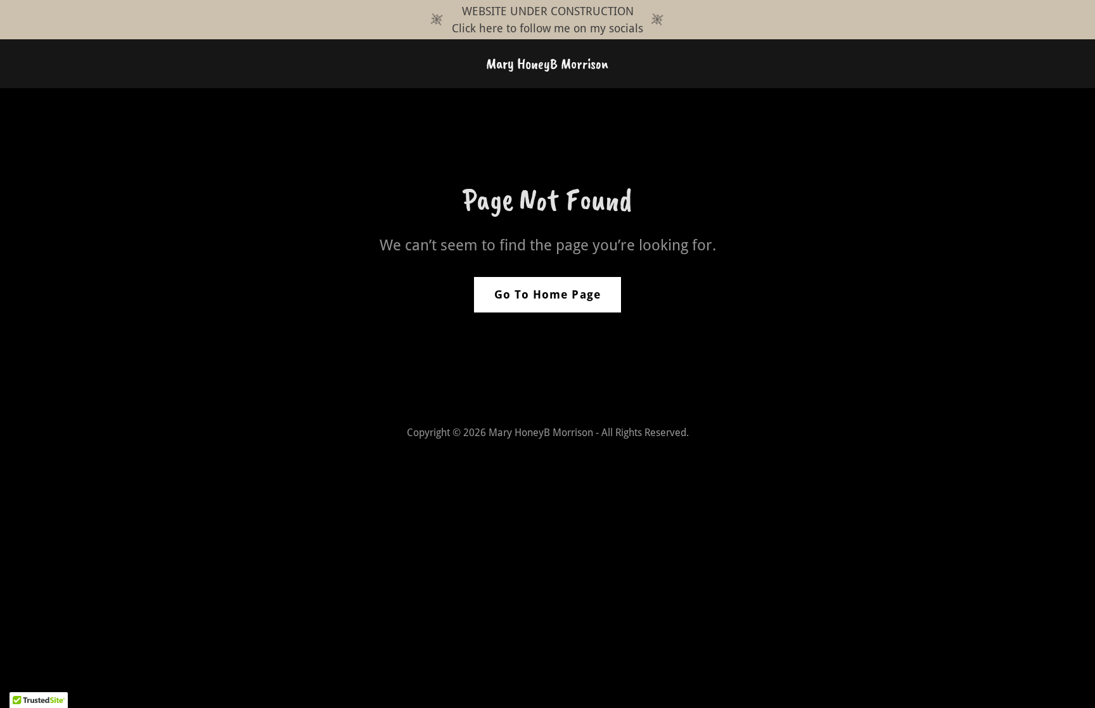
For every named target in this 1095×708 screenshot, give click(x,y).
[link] (547, 64)
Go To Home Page (547, 294)
